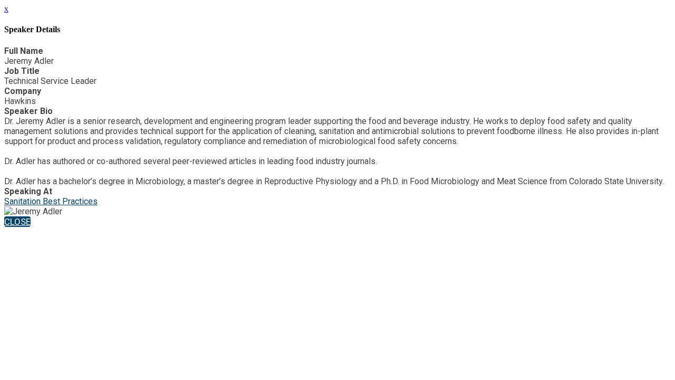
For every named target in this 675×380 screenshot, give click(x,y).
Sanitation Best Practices (51, 201)
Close (17, 221)
